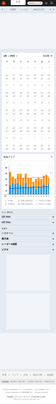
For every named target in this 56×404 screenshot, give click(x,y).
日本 (25, 375)
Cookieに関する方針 (38, 397)
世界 (4, 375)
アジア (15, 375)
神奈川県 (37, 375)
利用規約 (10, 397)
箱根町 (50, 375)
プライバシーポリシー (22, 397)
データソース (34, 399)
